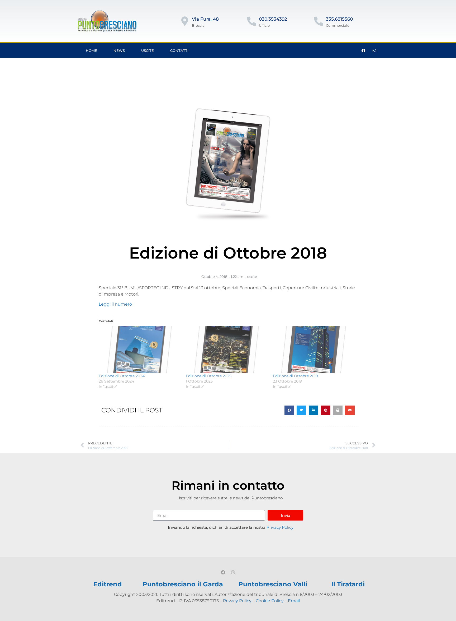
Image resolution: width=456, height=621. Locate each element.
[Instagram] (374, 50)
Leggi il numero (115, 304)
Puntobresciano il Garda (182, 584)
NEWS (119, 50)
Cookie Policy (270, 600)
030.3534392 (273, 19)
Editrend (107, 584)
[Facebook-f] (364, 50)
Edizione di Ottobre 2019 (295, 376)
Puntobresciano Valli (272, 584)
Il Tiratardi (348, 584)
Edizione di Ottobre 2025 (208, 376)
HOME (91, 50)
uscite (252, 276)
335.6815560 (339, 19)
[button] (289, 410)
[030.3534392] (251, 21)
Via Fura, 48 (205, 19)
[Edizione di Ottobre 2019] (314, 349)
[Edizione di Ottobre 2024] (139, 349)
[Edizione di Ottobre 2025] (227, 349)
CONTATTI (179, 50)
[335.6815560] (318, 21)
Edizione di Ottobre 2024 (122, 376)
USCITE (147, 50)
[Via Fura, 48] (184, 21)
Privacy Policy (280, 527)
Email (294, 600)
